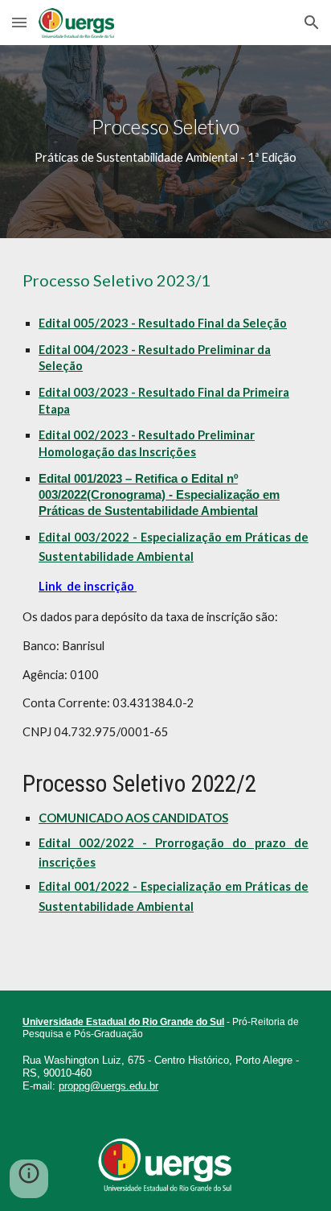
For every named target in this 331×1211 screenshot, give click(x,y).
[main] (165, 141)
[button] (19, 22)
